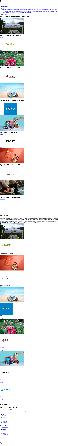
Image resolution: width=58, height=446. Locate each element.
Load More (2, 213)
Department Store (44, 11)
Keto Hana (12, 402)
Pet (22, 12)
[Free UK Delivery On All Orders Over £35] (12, 365)
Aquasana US (16, 402)
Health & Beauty (15, 11)
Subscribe (10, 409)
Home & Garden (11, 11)
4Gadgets (28, 9)
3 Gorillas (17, 9)
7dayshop (36, 9)
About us (3, 414)
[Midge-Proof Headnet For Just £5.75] (12, 238)
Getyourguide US (4, 421)
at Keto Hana (2, 166)
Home (3, 6)
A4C (49, 9)
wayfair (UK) (4, 420)
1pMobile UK (13, 9)
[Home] (3, 2)
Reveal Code (2, 286)
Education (24, 12)
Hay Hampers (7, 402)
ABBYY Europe (52, 9)
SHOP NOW (2, 50)
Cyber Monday (4, 435)
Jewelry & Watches (20, 11)
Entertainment (7, 12)
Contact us (3, 417)
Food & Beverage (49, 11)
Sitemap (3, 416)
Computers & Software (15, 12)
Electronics (28, 11)
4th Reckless (31, 9)
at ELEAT (1, 134)
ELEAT (10, 402)
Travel (41, 11)
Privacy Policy (4, 415)
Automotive (53, 11)
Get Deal (1, 318)
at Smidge (1, 37)
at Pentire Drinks (2, 199)
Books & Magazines (29, 12)
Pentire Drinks (20, 402)
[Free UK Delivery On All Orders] (6, 346)
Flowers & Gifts (32, 11)
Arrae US (23, 402)
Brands (5, 6)
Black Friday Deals (4, 433)
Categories (7, 6)
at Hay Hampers (2, 69)
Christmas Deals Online (5, 434)
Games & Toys (20, 12)
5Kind (34, 9)
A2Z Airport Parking (45, 9)
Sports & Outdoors (37, 11)
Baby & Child (25, 11)
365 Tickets (25, 9)
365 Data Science (21, 9)
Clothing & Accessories (5, 11)
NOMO (4, 402)
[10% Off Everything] (12, 270)
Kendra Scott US (4, 422)
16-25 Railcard (9, 9)
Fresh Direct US (27, 402)
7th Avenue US (40, 9)
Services (10, 12)
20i (15, 9)
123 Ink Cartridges (4, 9)
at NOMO (1, 102)
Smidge (1, 402)
